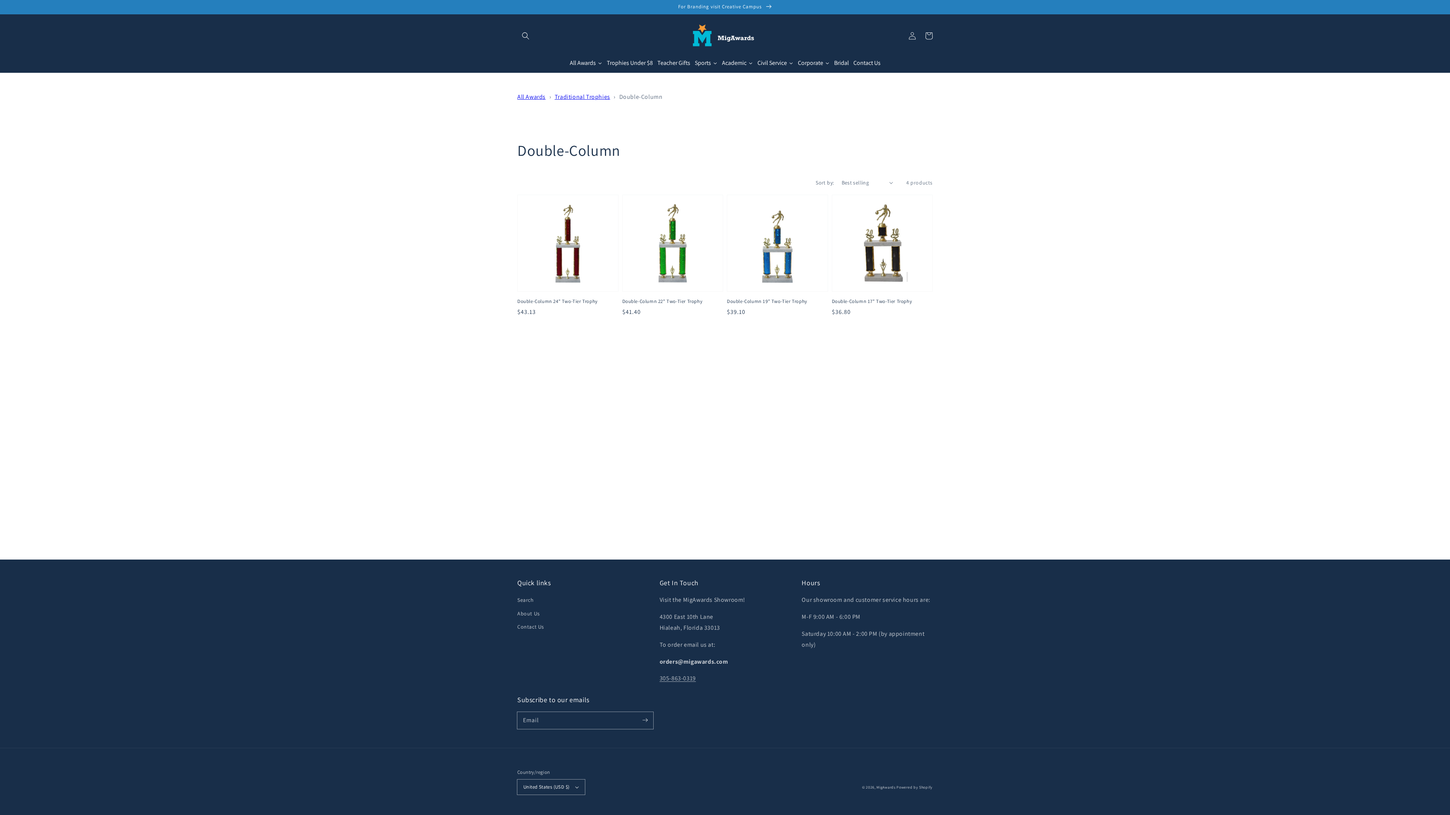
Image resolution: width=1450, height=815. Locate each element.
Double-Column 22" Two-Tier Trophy (662, 301)
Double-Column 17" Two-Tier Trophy (872, 301)
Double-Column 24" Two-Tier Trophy (557, 301)
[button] (525, 36)
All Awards (531, 97)
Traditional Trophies (582, 97)
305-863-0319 (678, 678)
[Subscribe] (645, 720)
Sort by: (825, 182)
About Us (528, 613)
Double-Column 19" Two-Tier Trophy (767, 301)
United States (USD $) (546, 787)
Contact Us (530, 626)
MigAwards (885, 787)
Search (525, 600)
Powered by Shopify (914, 787)
